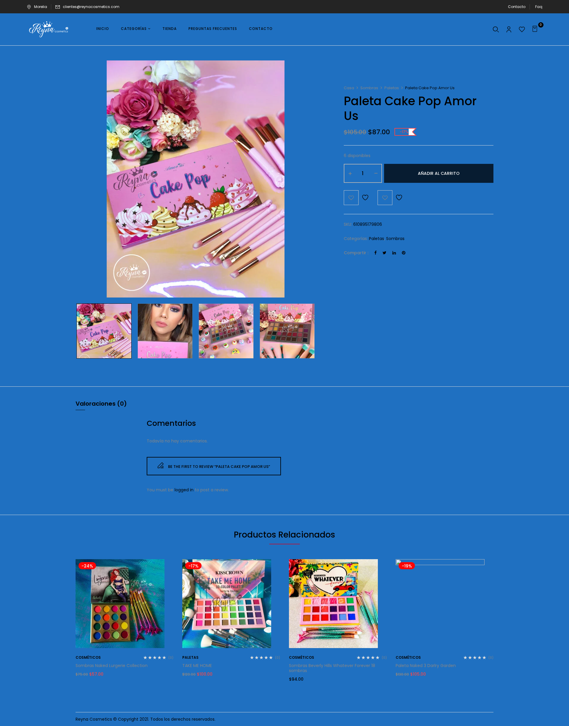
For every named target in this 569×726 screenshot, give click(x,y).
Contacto (516, 6)
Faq (538, 6)
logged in (184, 490)
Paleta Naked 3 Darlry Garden (426, 666)
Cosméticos (88, 657)
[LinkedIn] (394, 253)
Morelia (40, 6)
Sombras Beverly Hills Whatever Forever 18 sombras (332, 668)
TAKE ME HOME (197, 666)
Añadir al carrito (439, 173)
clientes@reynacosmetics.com (91, 6)
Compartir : (356, 253)
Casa (349, 88)
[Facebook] (375, 253)
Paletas (391, 88)
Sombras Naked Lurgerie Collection (112, 666)
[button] (535, 29)
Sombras (369, 88)
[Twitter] (384, 253)
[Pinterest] (403, 253)
